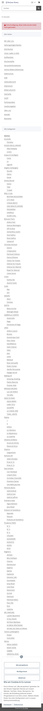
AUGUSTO (10, 542)
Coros (9, 158)
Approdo (10, 513)
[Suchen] (38, 8)
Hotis (9, 350)
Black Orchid (11, 308)
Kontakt (7, 114)
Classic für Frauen (13, 260)
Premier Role (11, 385)
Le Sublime (11, 436)
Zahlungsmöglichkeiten (12, 45)
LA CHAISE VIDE (12, 411)
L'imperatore (11, 251)
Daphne (10, 568)
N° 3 (8, 526)
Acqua (9, 635)
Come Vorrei (11, 273)
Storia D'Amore (12, 257)
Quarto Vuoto (12, 283)
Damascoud (11, 564)
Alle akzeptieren (22, 665)
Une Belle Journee (13, 484)
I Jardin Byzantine (13, 616)
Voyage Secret (12, 372)
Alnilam (9, 555)
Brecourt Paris (9, 219)
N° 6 (8, 532)
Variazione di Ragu (14, 324)
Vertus (6, 641)
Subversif (10, 241)
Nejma (6, 417)
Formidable (11, 580)
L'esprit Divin (11, 475)
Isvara (9, 184)
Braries (9, 334)
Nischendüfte (9, 61)
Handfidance (11, 344)
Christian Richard (10, 244)
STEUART (10, 536)
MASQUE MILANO (10, 388)
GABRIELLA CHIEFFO (11, 315)
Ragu (9, 321)
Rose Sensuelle (12, 363)
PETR (8, 548)
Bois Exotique (12, 558)
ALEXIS (9, 545)
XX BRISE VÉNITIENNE (15, 625)
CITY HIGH (10, 200)
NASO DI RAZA (9, 398)
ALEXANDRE (11, 539)
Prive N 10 (10, 462)
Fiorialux (10, 142)
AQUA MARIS (11, 401)
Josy (8, 353)
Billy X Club (8, 193)
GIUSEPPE (10, 408)
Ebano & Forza (12, 446)
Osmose (10, 302)
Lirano (9, 152)
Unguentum (11, 452)
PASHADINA (11, 209)
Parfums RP (8, 456)
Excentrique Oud (13, 337)
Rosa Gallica (11, 238)
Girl (8, 292)
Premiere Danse (13, 481)
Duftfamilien (8, 57)
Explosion (10, 574)
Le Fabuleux (11, 430)
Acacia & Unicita (13, 443)
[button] (39, 2)
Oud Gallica (11, 235)
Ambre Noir (11, 222)
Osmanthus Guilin (13, 232)
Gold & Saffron (12, 497)
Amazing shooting (13, 379)
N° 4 (8, 529)
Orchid (9, 593)
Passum (10, 516)
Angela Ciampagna (11, 168)
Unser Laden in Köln (11, 53)
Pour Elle (10, 603)
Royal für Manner (13, 270)
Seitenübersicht (10, 82)
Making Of (8, 376)
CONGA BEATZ (12, 203)
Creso (6, 276)
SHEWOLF (10, 212)
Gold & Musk (11, 491)
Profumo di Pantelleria (15, 520)
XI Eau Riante (12, 619)
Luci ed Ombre (12, 392)
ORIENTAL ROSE (13, 654)
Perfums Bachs (9, 488)
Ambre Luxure (12, 331)
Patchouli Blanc (12, 600)
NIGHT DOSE (11, 648)
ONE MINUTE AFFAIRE (15, 206)
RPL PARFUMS (9, 612)
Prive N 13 (10, 465)
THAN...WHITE (12, 414)
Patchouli (10, 596)
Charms (10, 561)
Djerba (9, 571)
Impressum (8, 86)
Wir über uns (9, 41)
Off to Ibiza (11, 228)
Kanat (9, 177)
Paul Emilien (8, 468)
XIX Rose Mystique (13, 622)
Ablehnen (22, 678)
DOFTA (6, 305)
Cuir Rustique (12, 472)
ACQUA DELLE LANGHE (12, 145)
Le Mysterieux (12, 433)
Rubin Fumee (12, 366)
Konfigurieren (22, 671)
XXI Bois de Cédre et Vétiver (17, 628)
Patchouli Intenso (13, 254)
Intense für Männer (14, 267)
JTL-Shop (25, 708)
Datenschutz (8, 74)
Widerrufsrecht (9, 90)
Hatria (9, 174)
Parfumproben (9, 102)
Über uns (7, 110)
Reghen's (7, 552)
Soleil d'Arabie (12, 459)
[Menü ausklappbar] (3, 1)
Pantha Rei (11, 280)
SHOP (6, 98)
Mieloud (10, 360)
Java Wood (10, 507)
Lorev (9, 356)
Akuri (9, 299)
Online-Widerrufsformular (14, 70)
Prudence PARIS (10, 523)
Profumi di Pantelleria (12, 510)
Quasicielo (11, 318)
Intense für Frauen (14, 264)
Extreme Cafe (12, 577)
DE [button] (32, 2)
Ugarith (9, 164)
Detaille (7, 296)
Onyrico (7, 449)
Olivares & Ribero (10, 440)
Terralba (10, 395)
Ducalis (9, 171)
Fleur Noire (11, 340)
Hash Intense (12, 347)
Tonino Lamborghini (11, 632)
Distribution (8, 49)
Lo (7, 161)
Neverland (11, 590)
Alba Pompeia (12, 148)
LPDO (6, 328)
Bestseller (7, 118)
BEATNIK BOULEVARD (15, 196)
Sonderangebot (10, 106)
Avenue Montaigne (14, 225)
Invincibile (10, 638)
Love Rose (10, 587)
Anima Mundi (9, 180)
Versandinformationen (12, 65)
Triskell (9, 190)
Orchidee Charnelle (14, 478)
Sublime (10, 609)
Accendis (7, 139)
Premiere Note (9, 500)
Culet (6, 286)
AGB (5, 78)
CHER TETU (11, 404)
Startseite (7, 94)
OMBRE (9, 651)
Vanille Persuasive (13, 369)
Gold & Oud (11, 494)
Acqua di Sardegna (11, 155)
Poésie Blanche (12, 382)
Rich (8, 606)
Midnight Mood (12, 312)
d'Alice (9, 427)
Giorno (9, 248)
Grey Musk (11, 584)
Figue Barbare (12, 504)
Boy (8, 289)
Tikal (8, 187)
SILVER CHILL (11, 216)
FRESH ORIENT (12, 644)
